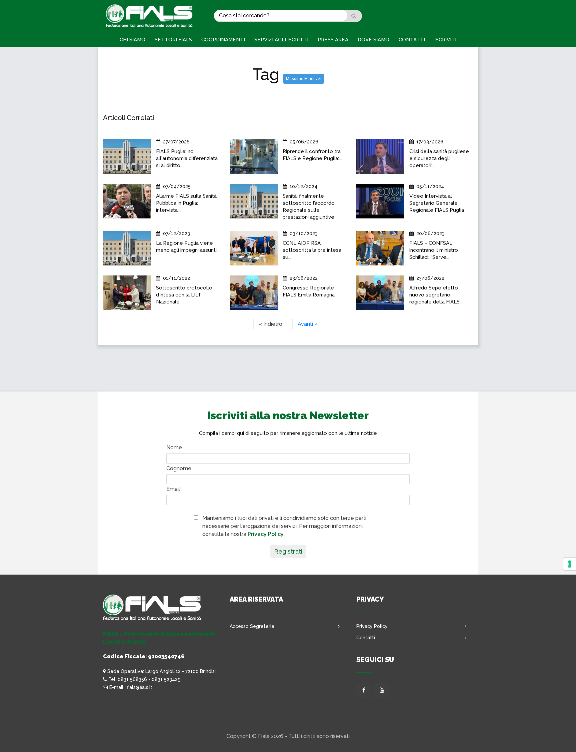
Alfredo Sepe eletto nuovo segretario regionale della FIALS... (436, 295)
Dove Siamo (373, 40)
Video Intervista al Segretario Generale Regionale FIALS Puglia (436, 203)
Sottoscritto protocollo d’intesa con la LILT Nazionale (184, 295)
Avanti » (308, 324)
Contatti (412, 40)
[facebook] (363, 690)
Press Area (333, 40)
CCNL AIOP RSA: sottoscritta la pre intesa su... (312, 250)
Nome (174, 447)
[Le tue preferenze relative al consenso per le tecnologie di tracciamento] (569, 564)
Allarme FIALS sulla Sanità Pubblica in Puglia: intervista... (186, 203)
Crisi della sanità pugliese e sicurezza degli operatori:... (439, 158)
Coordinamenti (223, 40)
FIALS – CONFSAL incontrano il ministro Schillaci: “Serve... (433, 250)
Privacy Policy (266, 534)
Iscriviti (445, 40)
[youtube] (381, 690)
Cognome (178, 468)
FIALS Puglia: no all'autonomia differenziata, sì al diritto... (187, 158)
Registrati (288, 551)
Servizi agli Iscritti (281, 40)
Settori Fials (173, 40)
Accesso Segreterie (252, 626)
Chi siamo (132, 40)
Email (173, 489)
